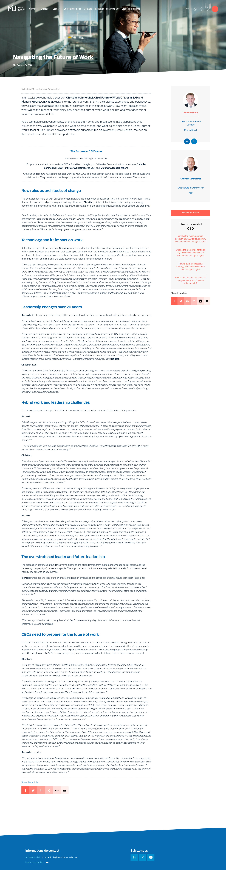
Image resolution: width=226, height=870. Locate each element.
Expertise (45, 9)
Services (33, 9)
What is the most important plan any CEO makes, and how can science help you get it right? (190, 253)
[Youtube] (150, 857)
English (186, 9)
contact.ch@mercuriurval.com (60, 857)
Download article (190, 213)
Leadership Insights (131, 9)
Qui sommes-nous (72, 9)
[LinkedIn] (134, 857)
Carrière (57, 9)
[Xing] (142, 857)
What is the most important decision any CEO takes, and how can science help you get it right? (190, 239)
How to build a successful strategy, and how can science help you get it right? (190, 267)
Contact (88, 9)
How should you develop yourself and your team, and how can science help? (190, 280)
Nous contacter (34, 862)
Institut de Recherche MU (107, 9)
